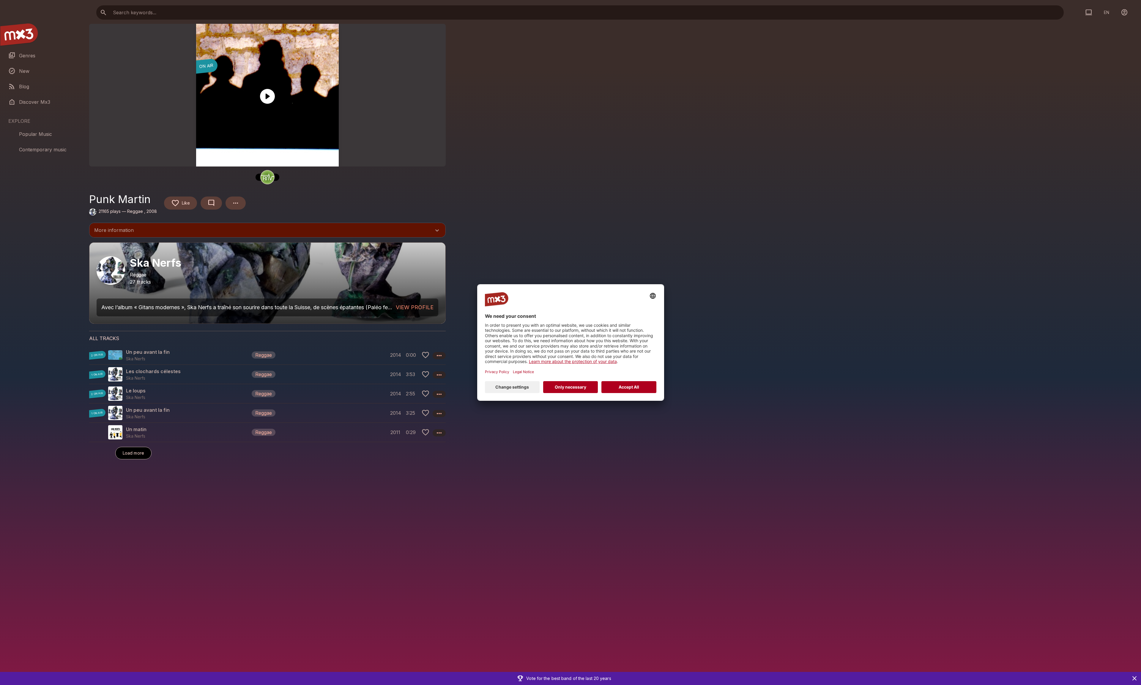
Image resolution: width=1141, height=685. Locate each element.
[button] (267, 355)
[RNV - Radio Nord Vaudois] (267, 177)
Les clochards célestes (153, 371)
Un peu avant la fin (148, 352)
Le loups (136, 391)
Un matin (136, 429)
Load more (133, 452)
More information (267, 231)
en (1106, 12)
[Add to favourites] (425, 355)
